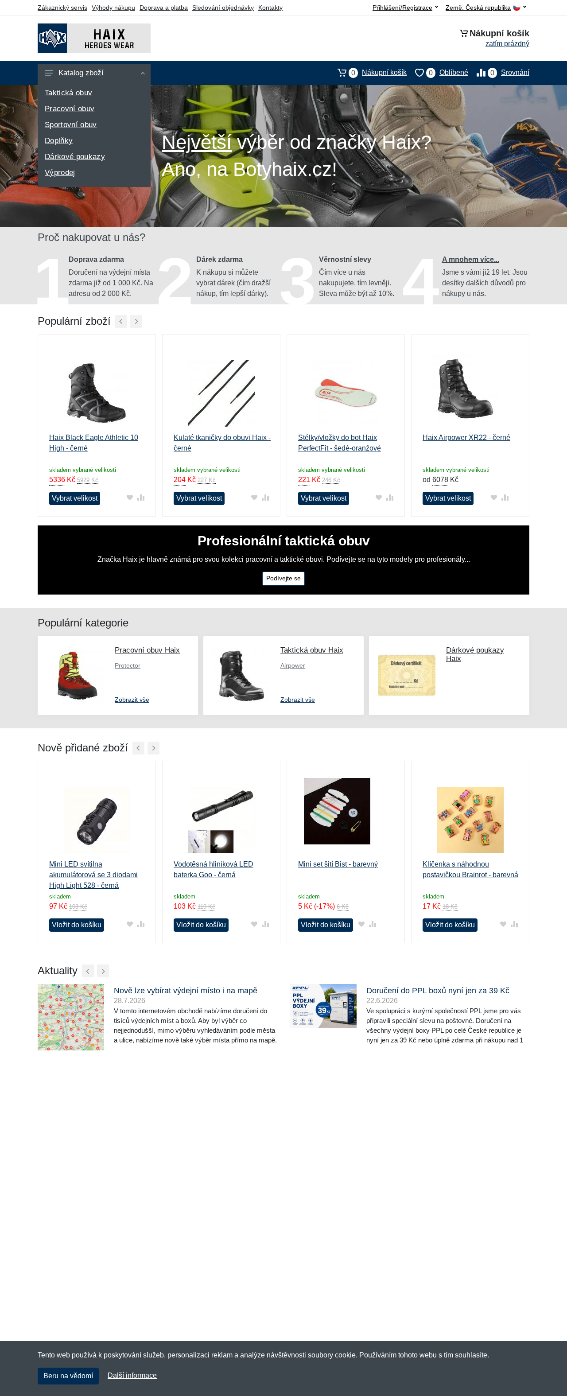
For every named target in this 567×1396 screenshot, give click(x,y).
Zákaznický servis (62, 7)
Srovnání (509, 73)
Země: (478, 7)
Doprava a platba (164, 7)
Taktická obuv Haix (311, 650)
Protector (127, 665)
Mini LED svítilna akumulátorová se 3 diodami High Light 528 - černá (93, 874)
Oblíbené (448, 73)
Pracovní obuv (69, 109)
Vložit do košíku (76, 925)
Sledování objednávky (223, 7)
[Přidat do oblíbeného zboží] (129, 497)
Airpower (292, 665)
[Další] (136, 321)
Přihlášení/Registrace (402, 7)
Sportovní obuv (71, 125)
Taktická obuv (68, 93)
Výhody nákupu (113, 7)
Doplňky (59, 140)
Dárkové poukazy (75, 156)
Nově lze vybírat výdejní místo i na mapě (185, 990)
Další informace (132, 1375)
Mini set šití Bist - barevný (338, 864)
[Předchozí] (121, 321)
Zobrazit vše (132, 699)
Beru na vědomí (68, 1376)
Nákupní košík (379, 73)
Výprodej (60, 172)
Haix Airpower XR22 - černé (466, 437)
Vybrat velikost (74, 498)
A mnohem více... (470, 259)
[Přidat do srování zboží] (140, 497)
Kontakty (270, 7)
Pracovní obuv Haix (147, 650)
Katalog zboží (81, 73)
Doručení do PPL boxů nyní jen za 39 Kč (437, 990)
